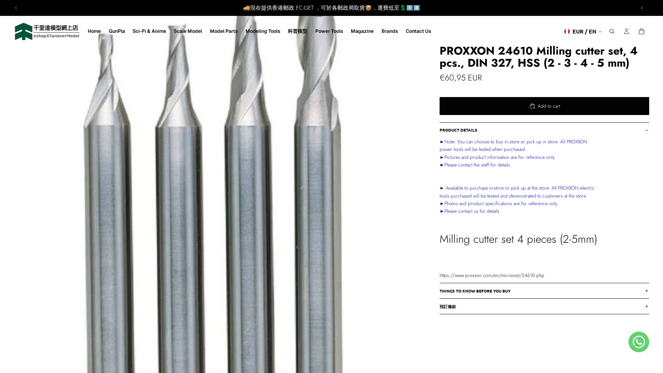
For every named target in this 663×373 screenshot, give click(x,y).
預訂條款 (448, 306)
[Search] (611, 31)
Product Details (458, 130)
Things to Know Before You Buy (475, 291)
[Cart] (641, 31)
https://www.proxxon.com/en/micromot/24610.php (492, 275)
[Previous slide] (16, 8)
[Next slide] (641, 8)
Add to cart (549, 106)
